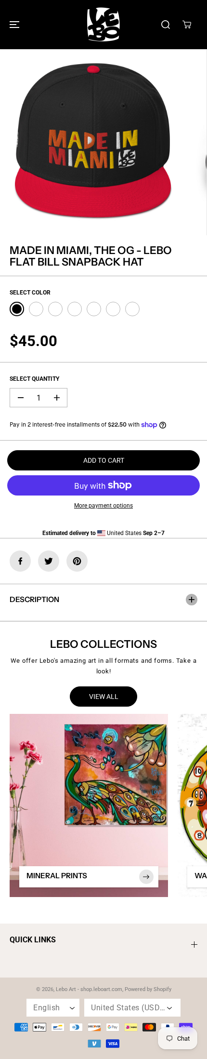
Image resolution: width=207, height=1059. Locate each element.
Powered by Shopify (148, 989)
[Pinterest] (77, 561)
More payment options (103, 505)
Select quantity (34, 378)
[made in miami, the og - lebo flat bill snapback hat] (93, 142)
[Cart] (186, 24)
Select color (30, 292)
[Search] (165, 24)
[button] (13, 24)
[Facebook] (20, 561)
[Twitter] (48, 561)
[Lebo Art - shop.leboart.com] (103, 24)
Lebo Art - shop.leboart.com (89, 989)
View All (103, 696)
